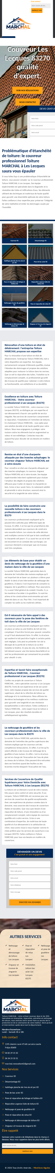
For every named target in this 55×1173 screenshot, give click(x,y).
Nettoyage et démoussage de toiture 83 (22, 1121)
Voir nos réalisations (27, 90)
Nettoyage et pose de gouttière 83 (20, 1109)
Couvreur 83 (10, 1076)
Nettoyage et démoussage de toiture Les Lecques (14, 953)
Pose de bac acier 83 (14, 1093)
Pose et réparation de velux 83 (18, 1115)
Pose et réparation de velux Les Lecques (30, 953)
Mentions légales (42, 1168)
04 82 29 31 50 (13, 5)
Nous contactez (27, 102)
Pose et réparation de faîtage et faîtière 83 (23, 1098)
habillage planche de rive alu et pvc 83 (22, 1087)
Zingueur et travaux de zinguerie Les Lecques (14, 970)
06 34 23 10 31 (11, 1058)
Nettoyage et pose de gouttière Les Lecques (45, 953)
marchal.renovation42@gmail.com (20, 1064)
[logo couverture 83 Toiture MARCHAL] (19, 23)
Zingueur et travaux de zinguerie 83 (20, 1126)
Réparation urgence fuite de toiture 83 (22, 1104)
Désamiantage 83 (12, 1082)
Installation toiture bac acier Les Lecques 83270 (30, 972)
